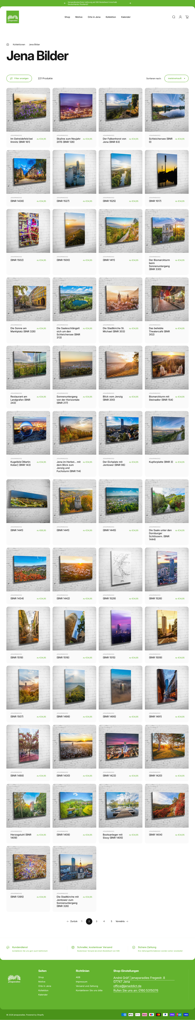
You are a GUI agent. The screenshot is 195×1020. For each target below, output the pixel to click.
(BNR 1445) (109, 530)
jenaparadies (16, 135)
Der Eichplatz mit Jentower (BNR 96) (114, 463)
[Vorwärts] (130, 3)
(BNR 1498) (63, 716)
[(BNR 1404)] (167, 806)
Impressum (81, 981)
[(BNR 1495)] (120, 687)
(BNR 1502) (17, 260)
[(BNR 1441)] (28, 501)
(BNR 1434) (17, 598)
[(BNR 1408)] (74, 806)
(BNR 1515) (109, 657)
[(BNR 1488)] (28, 747)
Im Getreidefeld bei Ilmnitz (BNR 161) (21, 140)
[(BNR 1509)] (167, 628)
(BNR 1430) (63, 775)
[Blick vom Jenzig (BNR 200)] (120, 368)
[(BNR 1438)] (28, 172)
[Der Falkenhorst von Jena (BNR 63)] (120, 110)
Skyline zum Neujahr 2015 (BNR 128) (69, 140)
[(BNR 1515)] (120, 628)
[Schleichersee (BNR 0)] (167, 110)
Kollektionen (19, 44)
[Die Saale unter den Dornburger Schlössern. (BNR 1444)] (167, 501)
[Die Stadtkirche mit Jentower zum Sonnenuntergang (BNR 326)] (74, 868)
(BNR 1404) (155, 834)
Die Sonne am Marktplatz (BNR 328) (23, 330)
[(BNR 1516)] (74, 628)
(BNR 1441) (16, 530)
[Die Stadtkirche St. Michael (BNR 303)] (120, 299)
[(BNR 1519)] (28, 628)
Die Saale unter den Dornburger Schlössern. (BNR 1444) (160, 535)
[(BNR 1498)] (74, 687)
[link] (144, 980)
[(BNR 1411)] (120, 231)
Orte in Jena (44, 986)
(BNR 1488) (17, 775)
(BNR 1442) (63, 598)
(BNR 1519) (16, 657)
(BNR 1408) (63, 834)
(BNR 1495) (109, 716)
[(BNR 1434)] (28, 569)
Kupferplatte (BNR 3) (161, 461)
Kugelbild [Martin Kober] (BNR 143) (20, 463)
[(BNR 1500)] (74, 231)
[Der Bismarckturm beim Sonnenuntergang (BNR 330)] (167, 231)
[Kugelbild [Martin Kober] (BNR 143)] (28, 433)
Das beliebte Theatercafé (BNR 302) (159, 331)
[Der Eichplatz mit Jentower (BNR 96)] (120, 433)
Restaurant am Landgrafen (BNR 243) (20, 399)
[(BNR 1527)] (74, 172)
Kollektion (43, 990)
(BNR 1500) (63, 260)
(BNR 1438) (17, 200)
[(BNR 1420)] (167, 747)
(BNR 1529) (109, 598)
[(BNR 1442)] (74, 569)
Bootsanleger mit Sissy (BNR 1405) (113, 836)
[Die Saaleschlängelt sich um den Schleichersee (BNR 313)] (74, 299)
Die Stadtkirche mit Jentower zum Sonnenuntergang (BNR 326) (68, 901)
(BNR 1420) (155, 775)
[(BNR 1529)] (120, 569)
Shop (41, 977)
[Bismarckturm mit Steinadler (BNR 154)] (167, 368)
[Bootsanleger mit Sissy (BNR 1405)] (120, 806)
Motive (41, 981)
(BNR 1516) (63, 657)
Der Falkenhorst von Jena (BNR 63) (114, 140)
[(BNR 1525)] (120, 172)
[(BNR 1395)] (28, 868)
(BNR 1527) (63, 200)
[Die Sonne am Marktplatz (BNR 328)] (28, 299)
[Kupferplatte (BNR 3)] (167, 433)
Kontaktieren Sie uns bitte (89, 990)
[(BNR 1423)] (120, 747)
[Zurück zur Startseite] (7, 44)
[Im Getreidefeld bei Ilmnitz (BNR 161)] (28, 110)
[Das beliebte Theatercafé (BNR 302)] (167, 299)
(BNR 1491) (155, 716)
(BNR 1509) (155, 657)
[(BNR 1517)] (167, 172)
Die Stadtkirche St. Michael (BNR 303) (114, 330)
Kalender (43, 994)
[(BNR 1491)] (167, 687)
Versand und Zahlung (87, 986)
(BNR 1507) (16, 716)
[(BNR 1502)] (28, 231)
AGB (78, 977)
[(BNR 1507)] (28, 687)
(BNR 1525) (109, 200)
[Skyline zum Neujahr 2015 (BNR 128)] (74, 110)
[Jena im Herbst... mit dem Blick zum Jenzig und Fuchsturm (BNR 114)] (74, 433)
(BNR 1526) (155, 598)
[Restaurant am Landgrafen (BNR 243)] (28, 368)
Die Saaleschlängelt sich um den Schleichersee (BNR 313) (68, 333)
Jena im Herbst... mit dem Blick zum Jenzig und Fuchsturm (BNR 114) (69, 466)
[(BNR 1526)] (167, 569)
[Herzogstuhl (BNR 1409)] (28, 806)
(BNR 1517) (155, 200)
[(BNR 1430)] (74, 747)
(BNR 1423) (109, 775)
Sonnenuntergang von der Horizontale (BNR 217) (68, 399)
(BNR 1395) (17, 896)
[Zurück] (65, 3)
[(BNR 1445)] (120, 501)
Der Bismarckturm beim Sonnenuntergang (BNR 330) (159, 265)
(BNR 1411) (109, 260)
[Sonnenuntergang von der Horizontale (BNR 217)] (74, 368)
